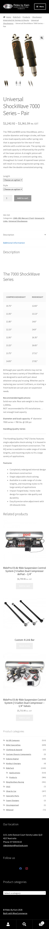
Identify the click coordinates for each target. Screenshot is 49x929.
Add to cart (22, 198)
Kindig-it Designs (13, 763)
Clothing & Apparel (14, 749)
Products (26, 17)
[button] (42, 38)
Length (6, 176)
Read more (24, 645)
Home (8, 17)
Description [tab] (8, 234)
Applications (14, 773)
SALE (8, 786)
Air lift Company (13, 740)
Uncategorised (12, 805)
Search (24, 924)
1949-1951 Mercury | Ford (23, 218)
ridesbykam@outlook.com (15, 845)
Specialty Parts (12, 796)
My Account (8, 924)
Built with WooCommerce (15, 913)
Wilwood (9, 810)
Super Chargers (12, 800)
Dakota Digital (12, 759)
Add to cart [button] (24, 586)
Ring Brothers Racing (15, 782)
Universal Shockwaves (18, 221)
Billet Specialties (13, 745)
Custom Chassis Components (18, 754)
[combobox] (24, 893)
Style (5, 185)
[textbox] (24, 893)
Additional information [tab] (14, 242)
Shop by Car (11, 791)
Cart (38, 922)
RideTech (17, 17)
